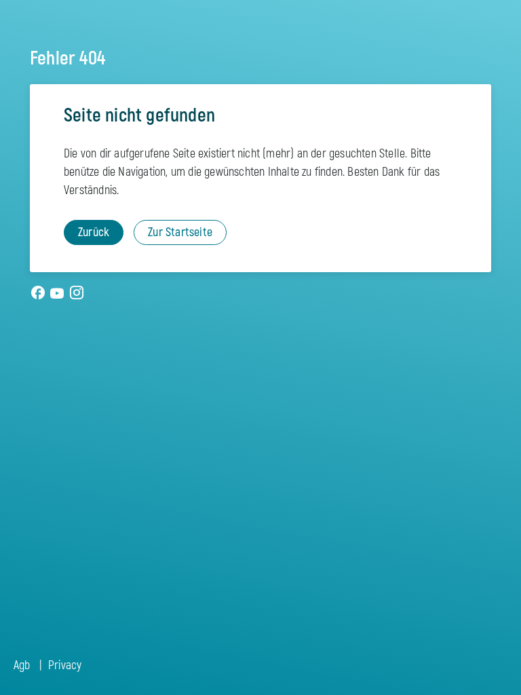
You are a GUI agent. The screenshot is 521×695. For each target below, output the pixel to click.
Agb (22, 665)
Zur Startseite (180, 232)
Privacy (64, 665)
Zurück (93, 232)
